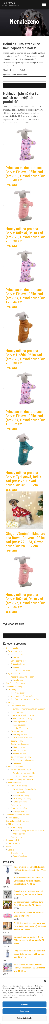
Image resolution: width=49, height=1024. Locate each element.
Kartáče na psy (22, 728)
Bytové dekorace (15, 651)
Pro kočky (12, 690)
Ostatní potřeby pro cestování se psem (29, 709)
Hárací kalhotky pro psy (22, 718)
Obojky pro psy (19, 747)
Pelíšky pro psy (19, 763)
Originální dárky (17, 853)
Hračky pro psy (17, 712)
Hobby (8, 846)
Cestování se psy (18, 706)
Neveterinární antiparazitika (24, 773)
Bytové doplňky (14, 673)
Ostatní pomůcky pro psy (21, 757)
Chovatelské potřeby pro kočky (18, 814)
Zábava (11, 850)
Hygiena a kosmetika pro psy (22, 715)
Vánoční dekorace (23, 670)
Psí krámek (8, 3)
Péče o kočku (13, 818)
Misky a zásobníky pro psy (21, 738)
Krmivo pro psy (17, 731)
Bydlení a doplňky (12, 648)
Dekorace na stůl (15, 843)
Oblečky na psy (17, 741)
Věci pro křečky (14, 782)
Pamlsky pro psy (20, 734)
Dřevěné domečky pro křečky (25, 789)
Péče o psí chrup (20, 722)
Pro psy (11, 702)
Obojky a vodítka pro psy (20, 744)
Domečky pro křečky (19, 786)
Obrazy (16, 657)
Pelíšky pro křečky (18, 805)
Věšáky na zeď (19, 680)
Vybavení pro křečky (19, 808)
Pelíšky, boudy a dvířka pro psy (23, 760)
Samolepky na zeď (18, 661)
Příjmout (24, 1004)
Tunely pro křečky (20, 802)
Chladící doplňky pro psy (15, 683)
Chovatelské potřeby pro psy (17, 821)
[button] (45, 981)
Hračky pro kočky (17, 693)
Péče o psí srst (19, 725)
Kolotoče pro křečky (21, 795)
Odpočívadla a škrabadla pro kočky (25, 699)
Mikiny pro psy (16, 827)
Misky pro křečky (20, 811)
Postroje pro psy (20, 750)
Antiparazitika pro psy (24, 776)
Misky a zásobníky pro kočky (22, 696)
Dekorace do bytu (13, 840)
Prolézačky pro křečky (22, 798)
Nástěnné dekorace (19, 654)
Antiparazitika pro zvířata (21, 770)
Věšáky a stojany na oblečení (22, 677)
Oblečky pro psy (14, 824)
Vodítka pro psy (19, 754)
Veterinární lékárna (15, 766)
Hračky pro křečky (18, 792)
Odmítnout (24, 1011)
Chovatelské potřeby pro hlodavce (19, 779)
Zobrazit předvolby (24, 1018)
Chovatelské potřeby (14, 686)
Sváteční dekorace (18, 664)
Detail (14, 185)
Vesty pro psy (16, 837)
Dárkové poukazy (20, 856)
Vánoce (16, 667)
